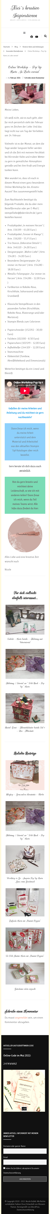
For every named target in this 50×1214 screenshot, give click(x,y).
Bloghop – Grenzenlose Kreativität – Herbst (25, 794)
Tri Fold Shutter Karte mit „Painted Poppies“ (25, 956)
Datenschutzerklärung (25, 1210)
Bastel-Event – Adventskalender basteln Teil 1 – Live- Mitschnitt (25, 729)
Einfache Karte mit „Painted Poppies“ (25, 921)
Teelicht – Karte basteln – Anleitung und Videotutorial (25, 640)
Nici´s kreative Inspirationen (25, 11)
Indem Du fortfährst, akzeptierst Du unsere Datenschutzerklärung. (21, 1170)
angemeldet (21, 1017)
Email (5, 1157)
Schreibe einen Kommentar (34, 78)
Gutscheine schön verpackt (25, 989)
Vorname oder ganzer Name (14, 1146)
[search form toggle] (45, 36)
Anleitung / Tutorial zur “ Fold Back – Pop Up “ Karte (25, 685)
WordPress (35, 1207)
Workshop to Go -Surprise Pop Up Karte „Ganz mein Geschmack (25, 880)
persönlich (24, 470)
